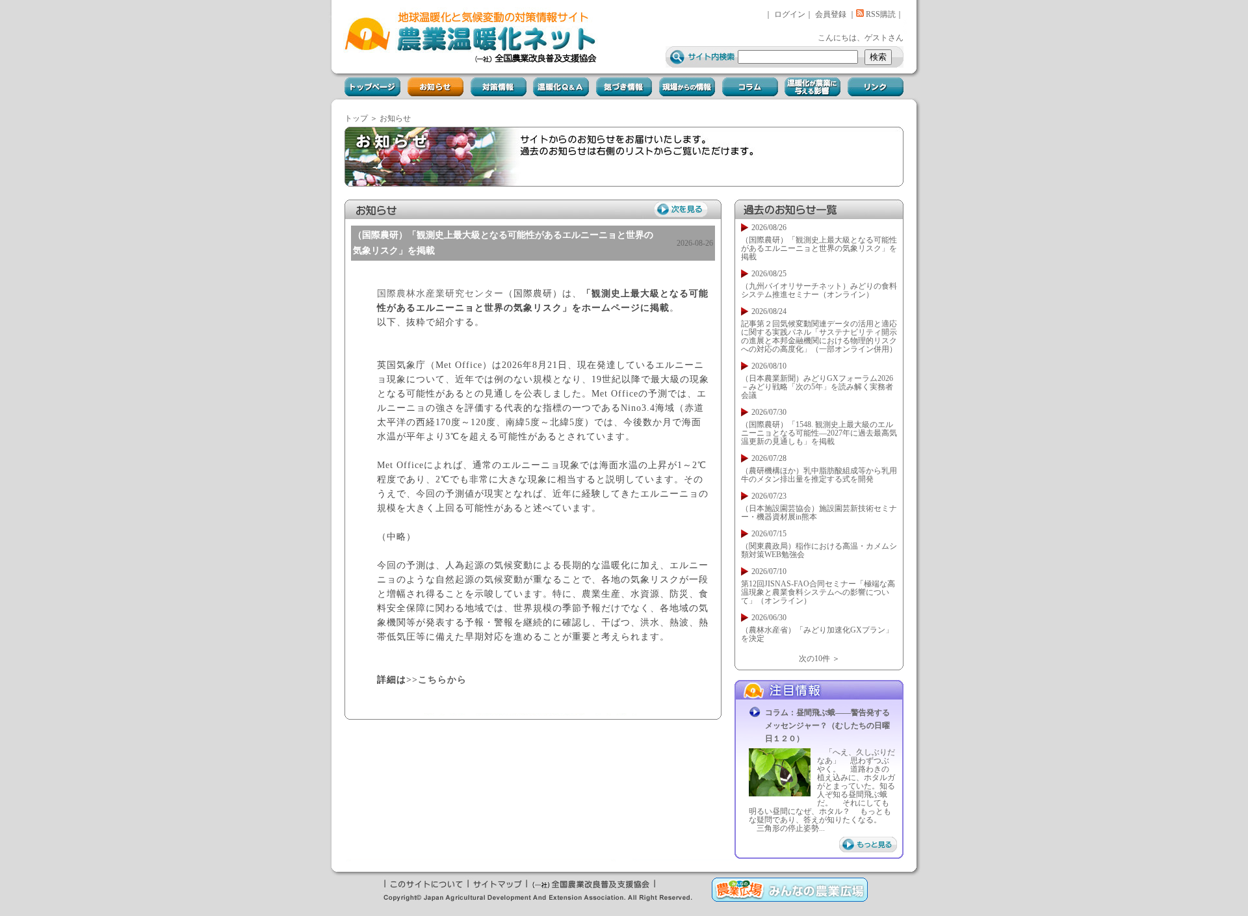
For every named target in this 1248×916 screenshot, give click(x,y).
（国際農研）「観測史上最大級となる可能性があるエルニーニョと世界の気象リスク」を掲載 (819, 248)
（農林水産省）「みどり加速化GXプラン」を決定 (817, 634)
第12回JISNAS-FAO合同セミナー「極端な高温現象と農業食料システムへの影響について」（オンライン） (818, 592)
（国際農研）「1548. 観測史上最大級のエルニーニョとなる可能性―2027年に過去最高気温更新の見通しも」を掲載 (819, 433)
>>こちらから (436, 680)
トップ (356, 118)
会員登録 (830, 14)
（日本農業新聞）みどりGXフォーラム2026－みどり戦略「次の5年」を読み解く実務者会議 (817, 387)
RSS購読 (880, 14)
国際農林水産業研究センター (440, 293)
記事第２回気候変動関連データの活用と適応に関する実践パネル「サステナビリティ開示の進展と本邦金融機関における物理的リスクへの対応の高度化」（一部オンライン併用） (819, 336)
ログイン (789, 14)
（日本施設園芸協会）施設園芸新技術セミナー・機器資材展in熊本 (819, 512)
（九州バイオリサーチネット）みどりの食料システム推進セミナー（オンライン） (819, 290)
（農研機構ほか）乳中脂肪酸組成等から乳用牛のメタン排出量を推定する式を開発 (819, 475)
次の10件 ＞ (819, 658)
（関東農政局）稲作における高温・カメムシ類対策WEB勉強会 (819, 550)
